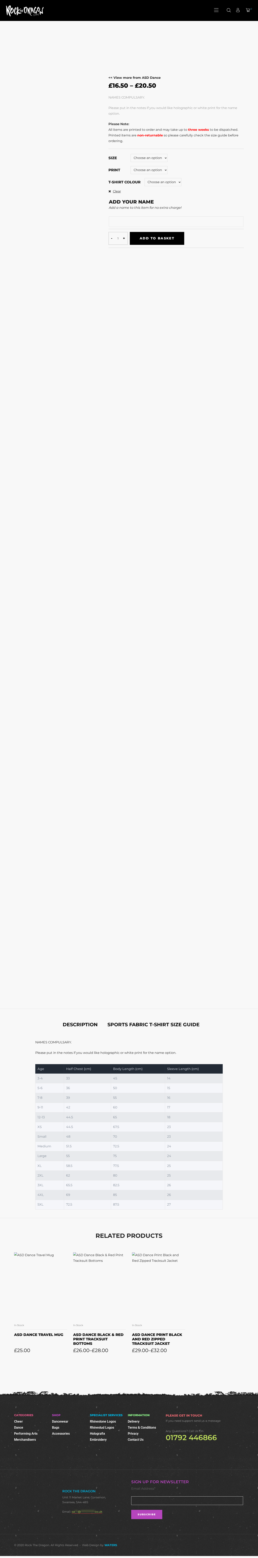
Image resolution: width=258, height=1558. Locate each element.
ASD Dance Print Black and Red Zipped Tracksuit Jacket (157, 1339)
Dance (18, 1427)
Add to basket (157, 238)
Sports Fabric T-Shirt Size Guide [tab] (153, 1024)
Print (114, 170)
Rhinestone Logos (103, 1421)
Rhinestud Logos (102, 1427)
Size (112, 158)
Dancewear (60, 1421)
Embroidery (98, 1440)
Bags (55, 1427)
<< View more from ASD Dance (134, 78)
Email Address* (143, 1488)
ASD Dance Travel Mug (38, 1335)
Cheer (18, 1421)
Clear (117, 191)
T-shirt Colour (124, 182)
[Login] (238, 10)
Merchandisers (25, 1440)
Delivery (133, 1421)
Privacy (133, 1433)
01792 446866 (191, 1437)
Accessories (61, 1433)
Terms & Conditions (142, 1427)
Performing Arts (25, 1433)
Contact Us (136, 1440)
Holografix (97, 1433)
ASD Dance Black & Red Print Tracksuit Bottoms (98, 1339)
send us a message (207, 1421)
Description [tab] (80, 1024)
